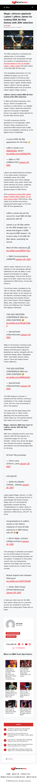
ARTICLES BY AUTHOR (13, 633)
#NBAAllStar (11, 151)
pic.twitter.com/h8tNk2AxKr (18, 377)
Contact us (25, 774)
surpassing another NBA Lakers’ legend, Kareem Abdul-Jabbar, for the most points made (17, 197)
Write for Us (31, 777)
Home (8, 774)
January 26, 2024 (23, 259)
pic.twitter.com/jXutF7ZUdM (18, 581)
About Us (15, 774)
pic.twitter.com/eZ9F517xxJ (18, 251)
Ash (11, 636)
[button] (32, 7)
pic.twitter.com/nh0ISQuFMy (18, 154)
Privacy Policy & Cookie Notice (13, 777)
